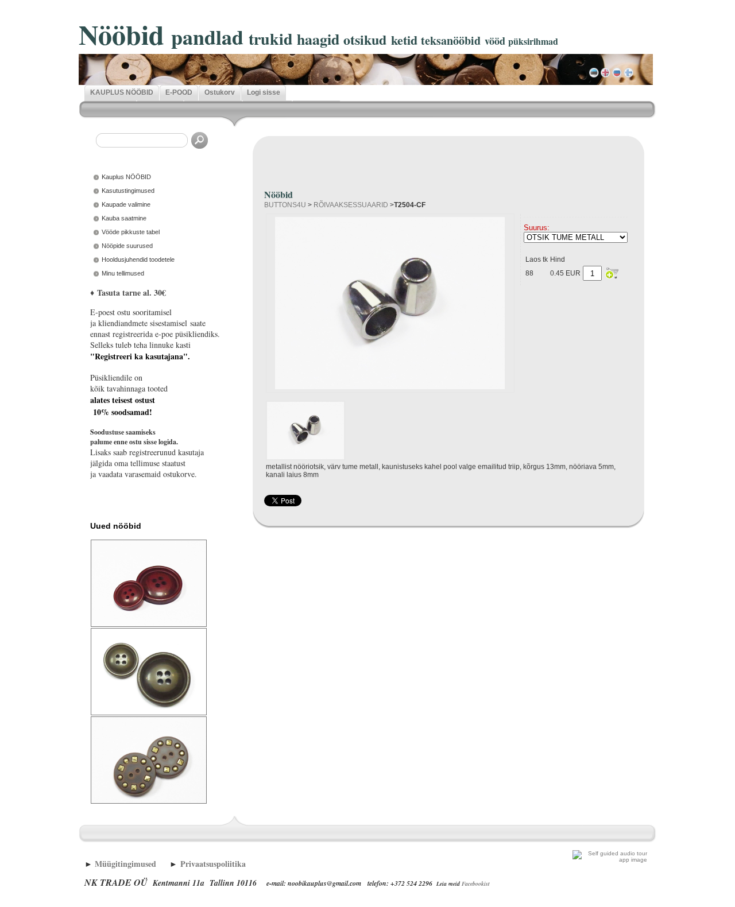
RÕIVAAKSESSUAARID (351, 205)
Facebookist (476, 883)
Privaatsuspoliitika (213, 864)
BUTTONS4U (285, 205)
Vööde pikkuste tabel (131, 231)
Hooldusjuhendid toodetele (138, 259)
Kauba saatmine (124, 218)
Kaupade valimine (126, 204)
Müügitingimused (125, 864)
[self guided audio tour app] (609, 859)
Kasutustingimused (128, 190)
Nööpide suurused (127, 245)
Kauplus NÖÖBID (126, 176)
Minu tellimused (123, 273)
